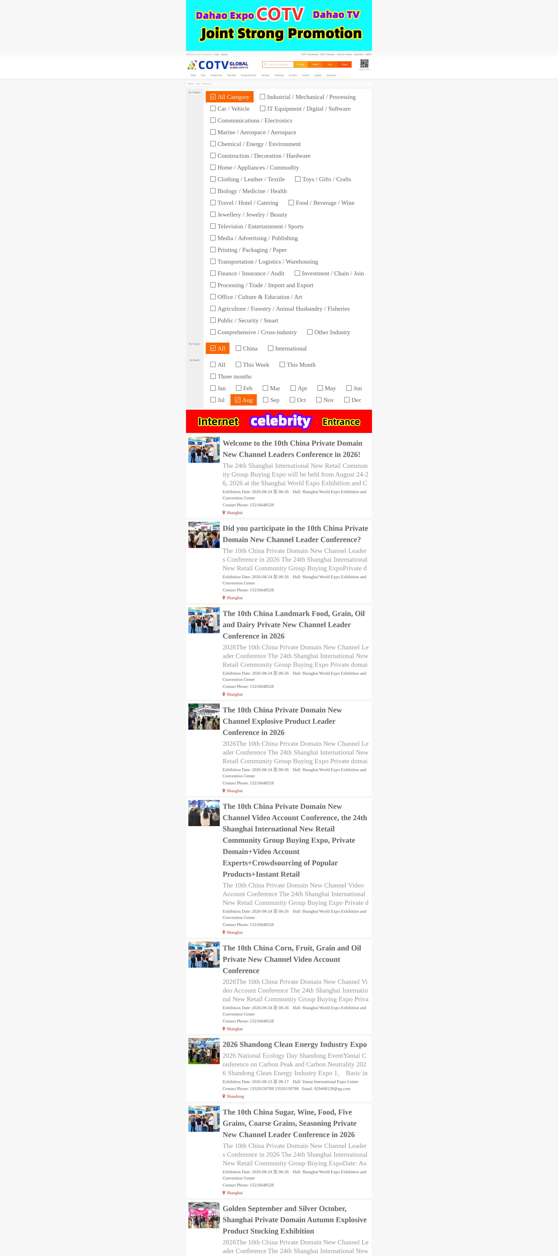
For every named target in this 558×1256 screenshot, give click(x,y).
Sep (274, 400)
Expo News (358, 54)
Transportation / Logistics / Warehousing (267, 261)
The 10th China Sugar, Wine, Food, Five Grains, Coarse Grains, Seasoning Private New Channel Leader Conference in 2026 (289, 1123)
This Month (300, 364)
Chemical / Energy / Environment (258, 144)
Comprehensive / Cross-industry (256, 332)
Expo (203, 75)
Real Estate (331, 75)
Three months (234, 376)
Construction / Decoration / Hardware (263, 155)
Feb (247, 388)
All (220, 348)
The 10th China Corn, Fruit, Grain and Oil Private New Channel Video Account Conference (292, 959)
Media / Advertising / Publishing (257, 238)
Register (224, 54)
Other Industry (331, 332)
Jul (220, 400)
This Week (255, 364)
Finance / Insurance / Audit (250, 273)
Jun (357, 388)
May (329, 388)
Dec (355, 400)
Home (193, 75)
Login (216, 54)
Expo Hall (231, 75)
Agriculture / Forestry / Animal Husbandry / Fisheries (283, 308)
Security (305, 75)
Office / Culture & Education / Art (259, 297)
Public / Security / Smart (247, 320)
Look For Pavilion (344, 54)
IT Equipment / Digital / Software (308, 108)
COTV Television (327, 54)
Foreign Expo (216, 75)
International (290, 348)
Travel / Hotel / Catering (247, 202)
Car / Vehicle (233, 108)
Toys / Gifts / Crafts (326, 179)
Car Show (293, 75)
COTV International (310, 54)
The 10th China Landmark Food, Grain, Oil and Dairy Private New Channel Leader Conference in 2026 (294, 624)
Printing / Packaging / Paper (251, 249)
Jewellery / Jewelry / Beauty (251, 214)
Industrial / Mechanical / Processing (310, 97)
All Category (233, 97)
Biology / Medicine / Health (251, 191)
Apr (301, 388)
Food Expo (279, 75)
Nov (328, 400)
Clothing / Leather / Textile (250, 179)
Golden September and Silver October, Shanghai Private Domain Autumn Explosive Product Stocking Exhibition (295, 1219)
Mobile (368, 54)
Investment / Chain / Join (332, 273)
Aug (247, 400)
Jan (221, 388)
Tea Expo (265, 75)
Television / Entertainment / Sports (260, 226)
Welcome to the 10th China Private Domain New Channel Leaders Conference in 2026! (292, 449)
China (249, 348)
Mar (274, 388)
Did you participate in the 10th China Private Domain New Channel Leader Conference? (295, 534)
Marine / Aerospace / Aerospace (256, 132)
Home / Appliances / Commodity (257, 167)
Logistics (318, 75)
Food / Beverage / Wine (324, 202)
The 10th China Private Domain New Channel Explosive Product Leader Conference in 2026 (282, 721)
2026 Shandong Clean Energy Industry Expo (295, 1044)
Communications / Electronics (254, 120)
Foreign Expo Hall (248, 75)
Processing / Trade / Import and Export (264, 285)
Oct (300, 400)
